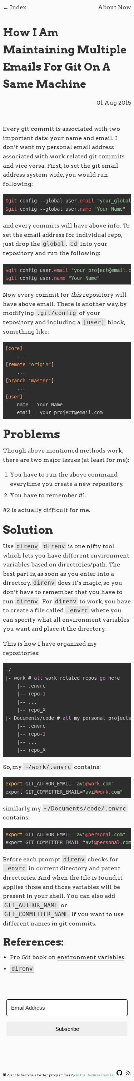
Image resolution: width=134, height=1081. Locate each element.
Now (124, 7)
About (107, 7)
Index (18, 7)
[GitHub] (119, 1074)
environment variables (90, 957)
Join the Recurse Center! (94, 1075)
